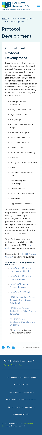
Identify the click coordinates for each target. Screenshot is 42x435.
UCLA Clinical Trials (21, 384)
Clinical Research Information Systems (21, 377)
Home (4, 18)
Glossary (17, 330)
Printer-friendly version (3, 347)
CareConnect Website (21, 414)
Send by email (8, 347)
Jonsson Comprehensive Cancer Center (21, 399)
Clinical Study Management (22, 18)
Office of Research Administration (21, 392)
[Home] (16, 5)
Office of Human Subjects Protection (21, 407)
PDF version (13, 347)
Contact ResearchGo (13, 365)
